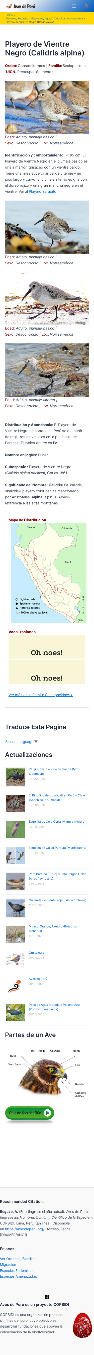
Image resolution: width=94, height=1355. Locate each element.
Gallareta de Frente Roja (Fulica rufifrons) (57, 900)
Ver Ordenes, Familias (17, 1258)
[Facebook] (47, 1297)
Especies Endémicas (16, 1270)
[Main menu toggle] (74, 6)
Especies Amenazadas (18, 1276)
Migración (8, 1264)
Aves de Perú (38, 979)
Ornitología (36, 952)
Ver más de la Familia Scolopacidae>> (41, 695)
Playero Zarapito (42, 191)
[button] (86, 6)
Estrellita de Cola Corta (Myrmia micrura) (57, 821)
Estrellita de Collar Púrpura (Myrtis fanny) (57, 848)
